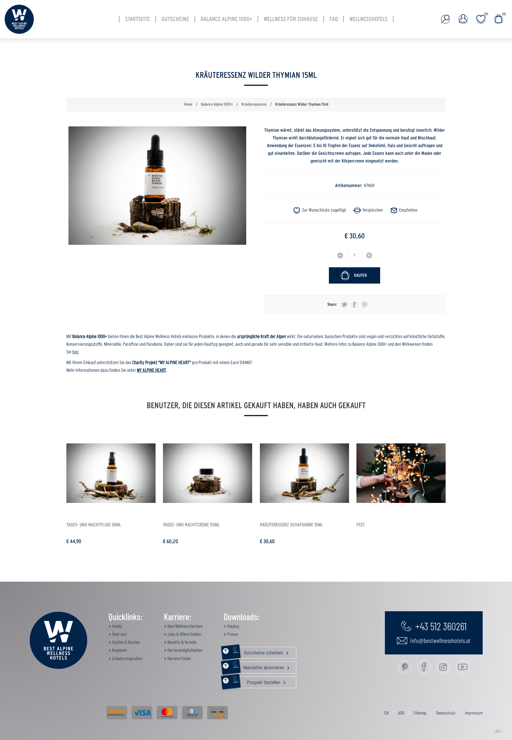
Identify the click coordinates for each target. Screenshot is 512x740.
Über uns (119, 634)
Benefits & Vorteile (181, 642)
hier (75, 352)
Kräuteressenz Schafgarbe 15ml (291, 524)
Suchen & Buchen (125, 642)
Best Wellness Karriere (184, 626)
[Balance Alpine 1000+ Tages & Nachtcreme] (207, 473)
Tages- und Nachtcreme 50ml (191, 524)
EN (386, 712)
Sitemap (420, 712)
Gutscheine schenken (258, 651)
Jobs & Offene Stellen (184, 634)
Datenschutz (445, 712)
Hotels (116, 626)
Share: (332, 305)
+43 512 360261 (440, 625)
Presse (232, 634)
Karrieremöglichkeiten (184, 650)
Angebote (119, 650)
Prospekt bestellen (257, 680)
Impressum (474, 712)
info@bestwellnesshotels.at (440, 640)
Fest (360, 524)
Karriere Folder (179, 658)
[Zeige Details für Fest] (401, 473)
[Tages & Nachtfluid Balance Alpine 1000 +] (111, 473)
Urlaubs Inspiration (127, 658)
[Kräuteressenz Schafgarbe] (304, 473)
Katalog (232, 626)
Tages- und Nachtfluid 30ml (93, 524)
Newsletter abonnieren (259, 666)
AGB (401, 712)
